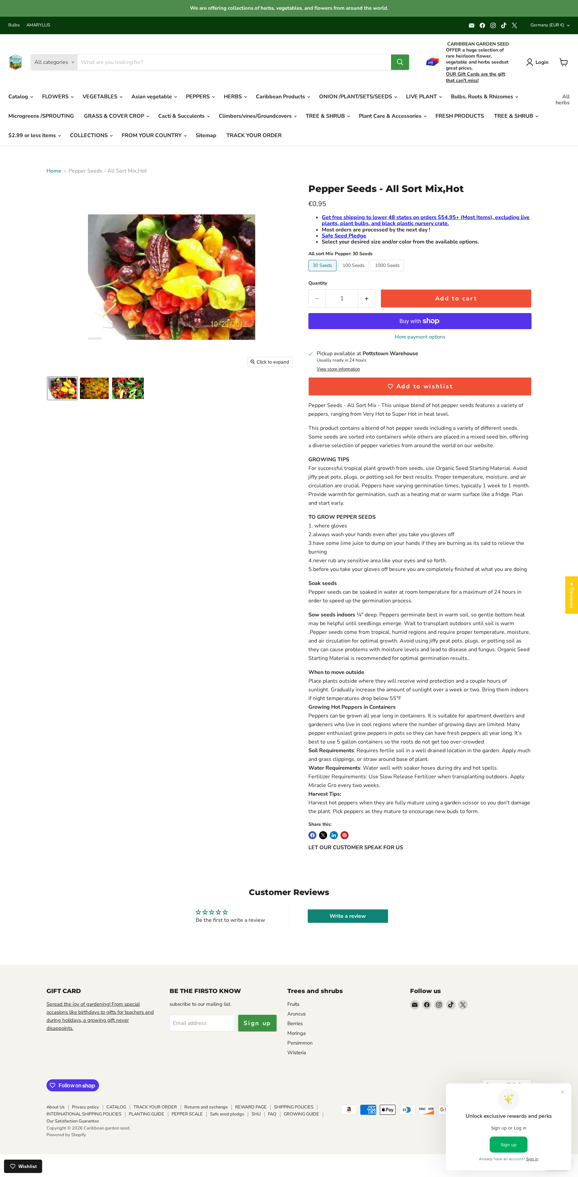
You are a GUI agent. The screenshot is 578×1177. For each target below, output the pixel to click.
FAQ (272, 1114)
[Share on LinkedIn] (334, 835)
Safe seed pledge (227, 1114)
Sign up (257, 1023)
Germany (547, 25)
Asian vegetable (152, 96)
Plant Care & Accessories (391, 116)
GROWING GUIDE (301, 1114)
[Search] (400, 62)
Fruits (293, 1004)
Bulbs (14, 25)
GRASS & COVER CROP (115, 116)
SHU (256, 1114)
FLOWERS (56, 96)
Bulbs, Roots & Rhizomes (482, 96)
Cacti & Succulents (182, 116)
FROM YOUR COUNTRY (152, 135)
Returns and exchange (206, 1107)
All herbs (563, 99)
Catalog (18, 96)
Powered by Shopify (66, 1135)
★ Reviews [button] (571, 595)
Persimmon (300, 1043)
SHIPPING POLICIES (293, 1107)
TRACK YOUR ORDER (254, 135)
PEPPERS (198, 96)
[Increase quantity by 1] (366, 298)
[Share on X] (323, 835)
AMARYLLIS (38, 25)
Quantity (317, 283)
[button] (62, 388)
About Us (55, 1107)
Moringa (296, 1033)
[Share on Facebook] (312, 835)
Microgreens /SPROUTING (41, 116)
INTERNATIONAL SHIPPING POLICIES (83, 1114)
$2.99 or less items (32, 135)
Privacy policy (85, 1107)
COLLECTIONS (89, 135)
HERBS (233, 96)
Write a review (347, 916)
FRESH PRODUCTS (460, 116)
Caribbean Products (281, 96)
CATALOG (116, 1107)
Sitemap (206, 135)
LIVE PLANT (422, 96)
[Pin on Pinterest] (345, 835)
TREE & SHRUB (326, 116)
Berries (295, 1023)
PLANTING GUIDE (146, 1114)
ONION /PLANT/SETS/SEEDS (356, 96)
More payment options (420, 337)
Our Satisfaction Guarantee (72, 1121)
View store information (338, 369)
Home (53, 171)
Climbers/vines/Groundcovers (256, 116)
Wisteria (296, 1052)
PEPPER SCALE (187, 1114)
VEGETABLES (101, 96)
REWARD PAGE (251, 1107)
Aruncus (296, 1013)
